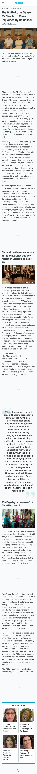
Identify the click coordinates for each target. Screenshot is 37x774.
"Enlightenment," (20, 126)
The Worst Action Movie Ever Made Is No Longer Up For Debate (26, 727)
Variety (25, 141)
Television (5, 9)
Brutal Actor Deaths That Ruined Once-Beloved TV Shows (8, 755)
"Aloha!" (17, 116)
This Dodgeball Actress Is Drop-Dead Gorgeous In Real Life (26, 754)
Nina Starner (7, 23)
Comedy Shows (16, 9)
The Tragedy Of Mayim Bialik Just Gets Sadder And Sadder (9, 727)
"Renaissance (15, 121)
